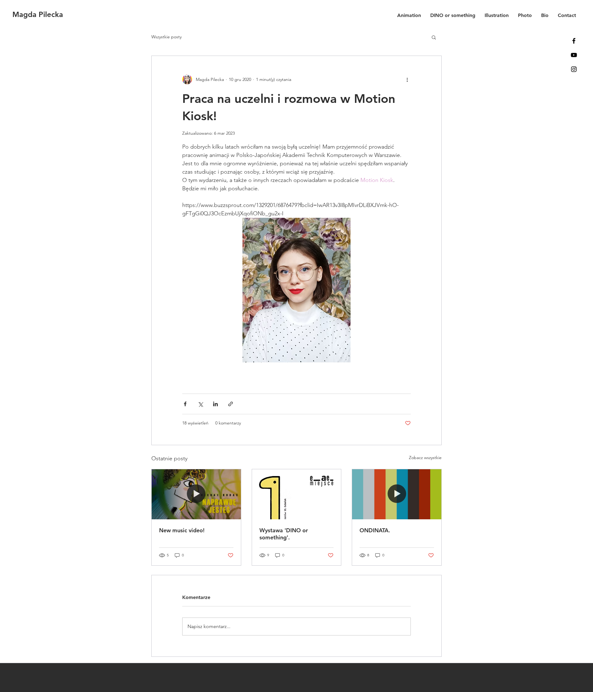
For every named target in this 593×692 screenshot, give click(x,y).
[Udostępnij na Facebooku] (185, 404)
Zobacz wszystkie (425, 457)
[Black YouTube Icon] (574, 55)
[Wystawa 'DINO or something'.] (296, 494)
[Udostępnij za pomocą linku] (230, 404)
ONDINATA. (375, 530)
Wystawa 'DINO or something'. (283, 534)
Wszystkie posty (166, 37)
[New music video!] (196, 494)
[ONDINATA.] (396, 494)
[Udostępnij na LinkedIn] (215, 404)
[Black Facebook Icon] (574, 40)
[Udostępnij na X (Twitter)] (200, 404)
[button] (434, 37)
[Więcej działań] (407, 79)
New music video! (181, 530)
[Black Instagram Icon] (574, 69)
